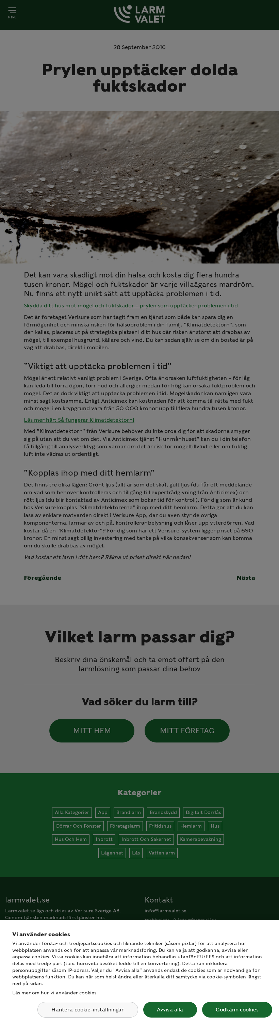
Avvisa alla (170, 1009)
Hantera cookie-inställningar (87, 1009)
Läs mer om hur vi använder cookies (54, 992)
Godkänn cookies (237, 1009)
